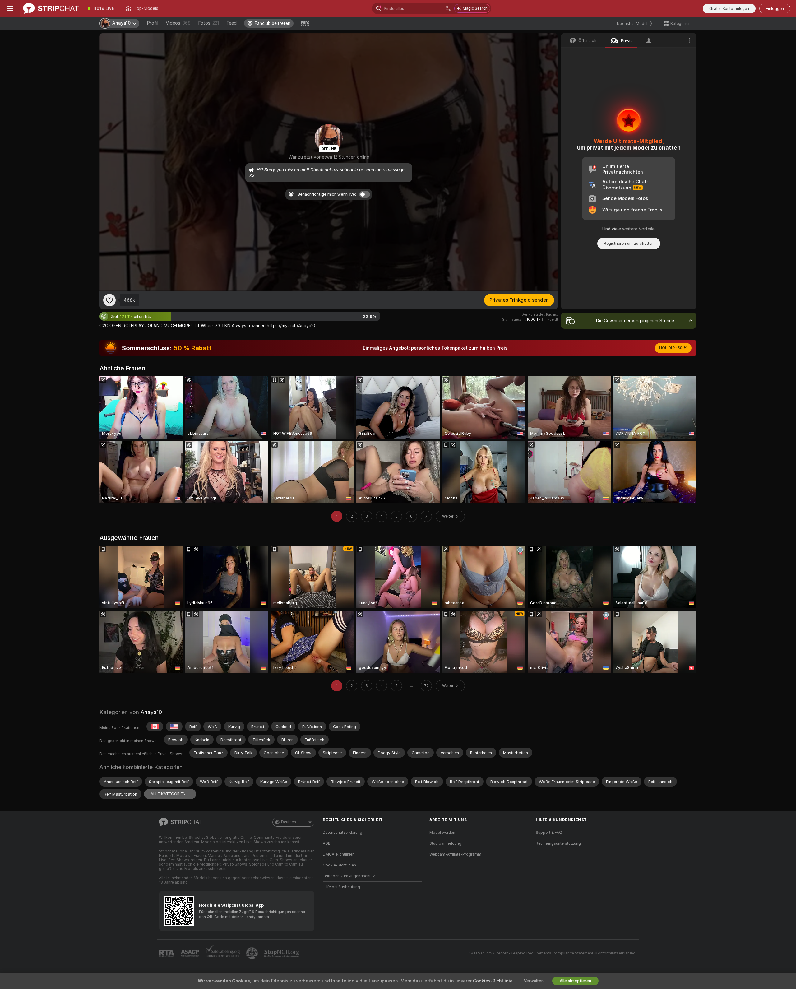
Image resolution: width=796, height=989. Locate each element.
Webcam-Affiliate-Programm (455, 854)
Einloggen (775, 8)
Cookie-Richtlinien (339, 865)
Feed (231, 23)
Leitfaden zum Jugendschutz (349, 876)
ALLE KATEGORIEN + (170, 794)
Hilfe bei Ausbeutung (341, 887)
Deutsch (288, 822)
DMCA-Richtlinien (338, 854)
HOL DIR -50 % (673, 348)
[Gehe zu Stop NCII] (282, 953)
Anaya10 (151, 712)
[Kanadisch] (154, 726)
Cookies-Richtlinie (493, 980)
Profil (152, 23)
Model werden (442, 832)
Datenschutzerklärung (342, 832)
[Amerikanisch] (174, 726)
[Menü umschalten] (10, 8)
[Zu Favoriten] (109, 300)
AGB (327, 843)
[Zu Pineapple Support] (252, 953)
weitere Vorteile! (638, 228)
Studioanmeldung (445, 843)
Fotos (208, 23)
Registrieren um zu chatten (629, 243)
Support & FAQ (549, 832)
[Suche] (448, 8)
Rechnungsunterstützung (558, 843)
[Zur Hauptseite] (51, 8)
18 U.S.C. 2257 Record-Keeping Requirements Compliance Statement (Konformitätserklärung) (553, 953)
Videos (178, 23)
